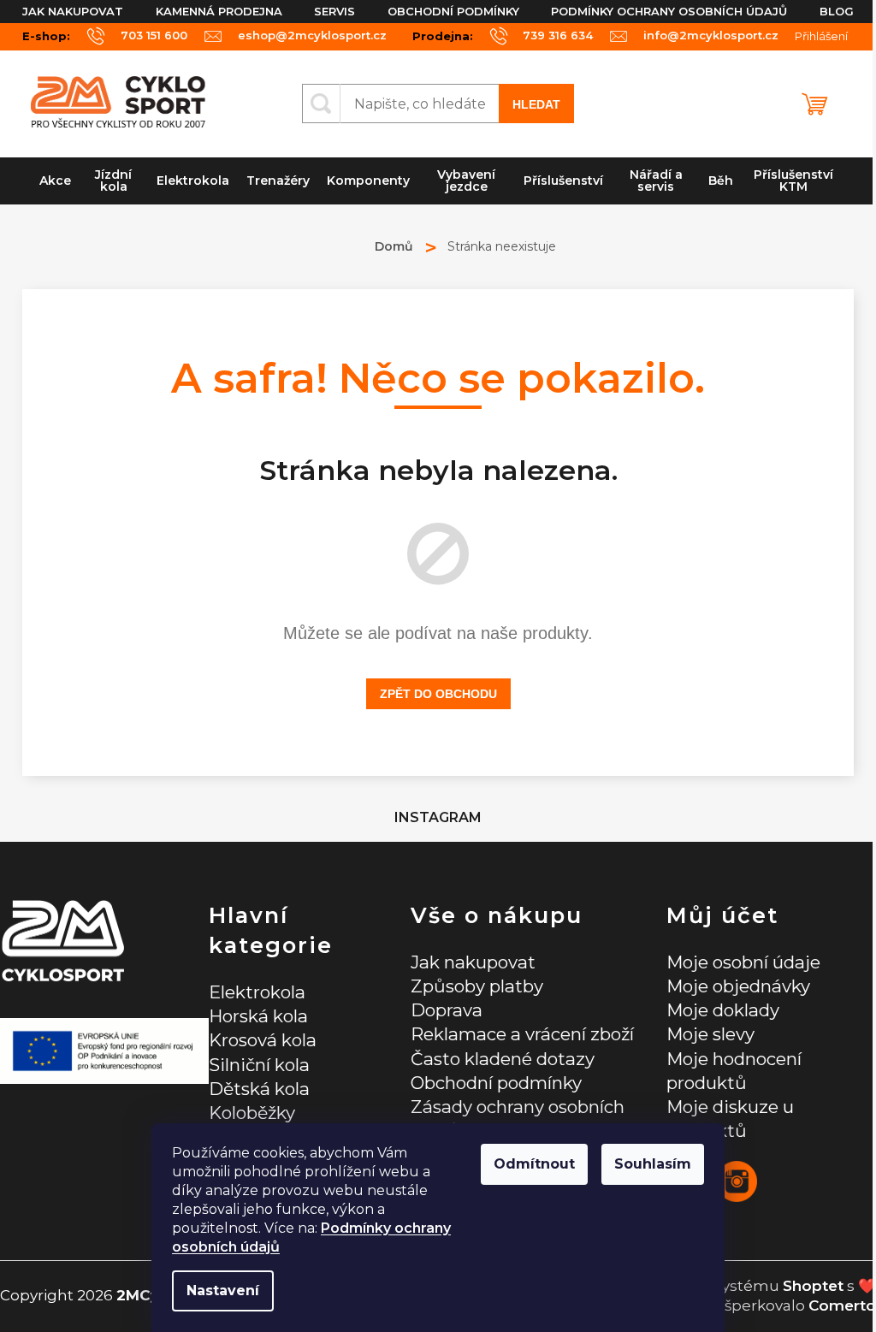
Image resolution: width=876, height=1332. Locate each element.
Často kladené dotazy (503, 1058)
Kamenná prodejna (219, 11)
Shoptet (813, 1285)
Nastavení (222, 1290)
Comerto (842, 1305)
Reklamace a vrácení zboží (522, 1034)
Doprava (446, 1010)
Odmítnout (534, 1164)
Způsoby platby (477, 986)
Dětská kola (259, 1088)
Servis (334, 11)
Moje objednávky (738, 986)
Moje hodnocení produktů (734, 1070)
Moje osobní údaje (743, 962)
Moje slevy (710, 1034)
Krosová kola (263, 1040)
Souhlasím (652, 1164)
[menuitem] (55, 180)
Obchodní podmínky (453, 11)
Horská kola (258, 1016)
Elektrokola (257, 992)
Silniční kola (259, 1064)
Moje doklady (722, 1010)
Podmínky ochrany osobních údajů (669, 11)
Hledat (536, 104)
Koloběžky (252, 1112)
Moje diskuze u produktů (730, 1118)
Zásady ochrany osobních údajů (517, 1118)
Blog (837, 11)
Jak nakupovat (72, 11)
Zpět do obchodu (438, 694)
